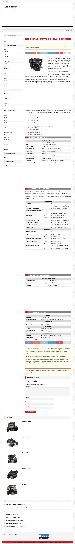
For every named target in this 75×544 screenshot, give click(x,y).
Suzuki (5, 83)
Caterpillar (6, 98)
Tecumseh (6, 139)
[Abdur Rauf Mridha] (4, 520)
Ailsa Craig (6, 93)
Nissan (5, 71)
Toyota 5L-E (20, 520)
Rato (5, 41)
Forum (65, 28)
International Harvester (9, 110)
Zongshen (6, 149)
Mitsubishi (6, 68)
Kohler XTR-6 (26, 468)
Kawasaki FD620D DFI (20, 526)
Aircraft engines (57, 28)
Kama (5, 113)
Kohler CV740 (17, 523)
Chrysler (6, 54)
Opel (5, 73)
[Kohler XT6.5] (12, 442)
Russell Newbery (8, 132)
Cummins (6, 56)
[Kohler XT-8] (12, 458)
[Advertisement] (48, 14)
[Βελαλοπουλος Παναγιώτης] (4, 504)
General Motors (7, 61)
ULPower (6, 165)
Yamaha (6, 147)
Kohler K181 (16, 514)
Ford (5, 58)
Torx (5, 142)
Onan (5, 127)
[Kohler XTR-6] (12, 474)
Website (27, 406)
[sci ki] (4, 511)
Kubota (5, 122)
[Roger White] (4, 523)
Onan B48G (17, 517)
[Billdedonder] (4, 526)
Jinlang (5, 38)
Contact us (5, 1)
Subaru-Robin (7, 137)
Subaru (5, 80)
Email (26, 401)
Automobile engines (8, 28)
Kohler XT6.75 (26, 421)
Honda (5, 63)
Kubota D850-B (25, 504)
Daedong (6, 103)
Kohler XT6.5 (26, 437)
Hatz (5, 105)
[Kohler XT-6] (12, 490)
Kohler (5, 120)
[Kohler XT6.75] (12, 426)
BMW (5, 49)
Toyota (5, 85)
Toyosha (6, 144)
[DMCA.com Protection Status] (43, 538)
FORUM (48, 46)
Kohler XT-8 (25, 453)
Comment (27, 386)
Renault (5, 78)
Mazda (5, 66)
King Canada (7, 117)
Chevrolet (6, 51)
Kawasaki (6, 115)
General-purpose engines (21, 28)
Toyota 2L (12, 511)
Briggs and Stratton (8, 96)
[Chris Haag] (4, 514)
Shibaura (6, 134)
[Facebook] (72, 1)
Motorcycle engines (35, 28)
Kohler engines (9, 417)
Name (26, 397)
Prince (5, 75)
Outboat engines (47, 28)
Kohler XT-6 (25, 484)
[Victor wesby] (4, 517)
